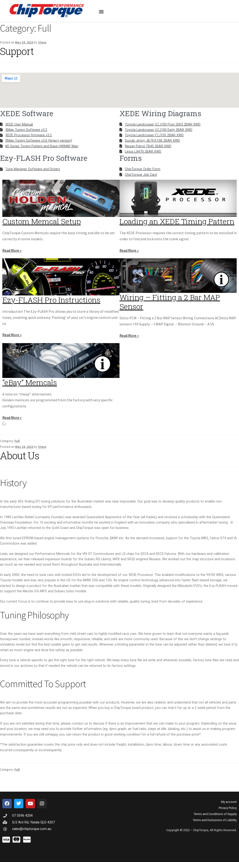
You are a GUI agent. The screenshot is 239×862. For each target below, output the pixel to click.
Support (17, 51)
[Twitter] (18, 803)
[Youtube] (30, 803)
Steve (42, 42)
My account (229, 802)
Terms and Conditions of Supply (215, 814)
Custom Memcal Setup (41, 221)
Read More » (11, 250)
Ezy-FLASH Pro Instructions (51, 300)
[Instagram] (42, 803)
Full (17, 441)
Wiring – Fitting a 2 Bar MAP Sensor (170, 301)
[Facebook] (7, 803)
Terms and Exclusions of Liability (215, 820)
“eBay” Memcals (29, 382)
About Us (19, 455)
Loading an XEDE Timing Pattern (177, 221)
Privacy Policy (228, 808)
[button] (101, 11)
